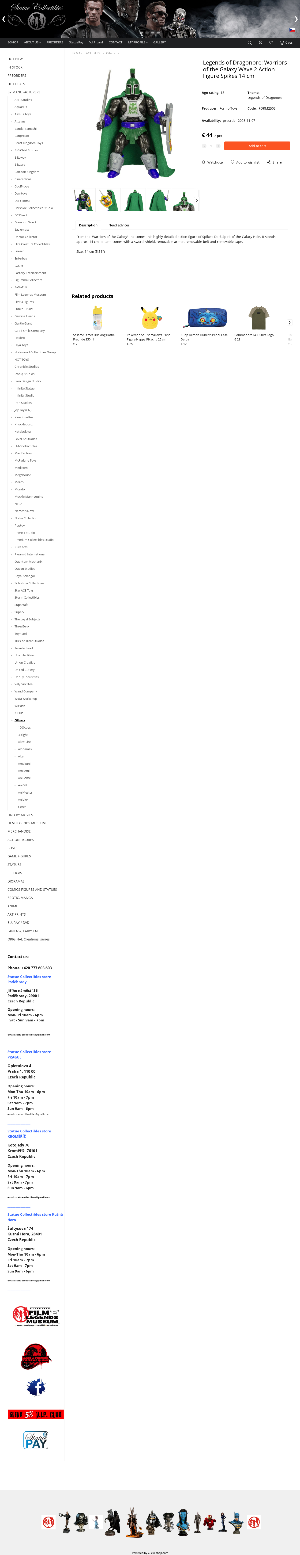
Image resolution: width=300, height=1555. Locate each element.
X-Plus (19, 713)
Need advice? (119, 225)
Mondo (20, 489)
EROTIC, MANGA (20, 897)
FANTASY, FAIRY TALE (24, 931)
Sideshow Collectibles (29, 583)
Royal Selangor (25, 576)
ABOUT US (31, 42)
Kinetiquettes (24, 417)
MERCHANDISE (19, 831)
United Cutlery (25, 670)
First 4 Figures (24, 302)
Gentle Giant (23, 323)
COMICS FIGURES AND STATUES (32, 889)
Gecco (22, 807)
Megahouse (23, 475)
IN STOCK (15, 67)
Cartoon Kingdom (27, 172)
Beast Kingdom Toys (29, 143)
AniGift (22, 785)
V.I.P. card (96, 42)
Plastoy (20, 525)
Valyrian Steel (24, 684)
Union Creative (25, 662)
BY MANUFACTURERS (24, 92)
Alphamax (25, 749)
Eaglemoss (22, 229)
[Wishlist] (271, 43)
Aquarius (21, 107)
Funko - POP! (24, 309)
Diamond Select (25, 222)
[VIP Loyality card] (36, 1414)
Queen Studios (25, 568)
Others (20, 720)
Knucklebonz (24, 424)
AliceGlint (24, 742)
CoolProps (22, 186)
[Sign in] (260, 42)
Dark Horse (22, 201)
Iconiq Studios (24, 374)
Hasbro (20, 338)
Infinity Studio (24, 395)
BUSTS (13, 848)
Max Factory (23, 453)
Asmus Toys (23, 114)
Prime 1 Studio (25, 533)
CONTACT (115, 42)
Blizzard (20, 164)
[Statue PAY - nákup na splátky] (36, 1440)
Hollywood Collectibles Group (35, 352)
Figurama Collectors (28, 280)
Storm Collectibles (27, 597)
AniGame (24, 778)
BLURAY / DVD (18, 922)
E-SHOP (13, 42)
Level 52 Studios (26, 439)
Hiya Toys (21, 345)
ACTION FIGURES (21, 839)
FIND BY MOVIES (20, 815)
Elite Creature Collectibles (32, 244)
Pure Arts (21, 547)
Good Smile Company (30, 331)
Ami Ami (24, 770)
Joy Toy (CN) (23, 410)
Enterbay (21, 258)
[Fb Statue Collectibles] (36, 1387)
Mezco (19, 482)
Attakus (20, 121)
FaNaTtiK (21, 287)
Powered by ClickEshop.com (150, 1553)
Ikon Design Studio (28, 381)
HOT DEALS (16, 84)
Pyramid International (30, 554)
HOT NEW (15, 59)
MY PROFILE (136, 42)
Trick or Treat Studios (29, 641)
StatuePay (76, 42)
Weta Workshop (26, 698)
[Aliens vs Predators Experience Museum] (36, 1357)
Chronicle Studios (27, 366)
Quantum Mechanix (28, 561)
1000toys (24, 727)
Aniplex (23, 799)
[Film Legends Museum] (36, 1316)
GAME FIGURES (19, 856)
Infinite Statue (24, 388)
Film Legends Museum (30, 294)
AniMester (25, 792)
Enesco (19, 251)
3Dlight (23, 735)
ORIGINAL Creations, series (29, 939)
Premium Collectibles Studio (34, 540)
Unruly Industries (27, 677)
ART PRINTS (17, 914)
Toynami (21, 633)
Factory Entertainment (30, 273)
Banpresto (22, 136)
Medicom (21, 468)
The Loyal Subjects (27, 619)
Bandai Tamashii (26, 128)
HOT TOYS (22, 359)
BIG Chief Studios (26, 150)
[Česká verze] (292, 29)
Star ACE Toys (24, 590)
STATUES (14, 864)
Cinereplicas (23, 179)
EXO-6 (19, 266)
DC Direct (21, 215)
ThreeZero (22, 626)
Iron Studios (23, 403)
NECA (18, 504)
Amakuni (24, 763)
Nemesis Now (24, 511)
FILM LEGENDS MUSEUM (27, 823)
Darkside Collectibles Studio (34, 208)
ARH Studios (23, 100)
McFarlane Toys (25, 460)
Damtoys (21, 193)
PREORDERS (54, 42)
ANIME (13, 906)
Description (88, 225)
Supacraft (21, 605)
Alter (21, 756)
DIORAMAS (16, 881)
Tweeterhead (24, 648)
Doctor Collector (26, 237)
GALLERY (159, 42)
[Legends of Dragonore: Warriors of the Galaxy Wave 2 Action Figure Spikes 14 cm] (135, 123)
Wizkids (20, 706)
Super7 (19, 612)
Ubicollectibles (24, 655)
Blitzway (20, 157)
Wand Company (26, 691)
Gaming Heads (25, 316)
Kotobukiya (23, 431)
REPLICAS (15, 873)
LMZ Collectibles (26, 446)
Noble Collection (26, 518)
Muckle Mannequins (29, 496)
